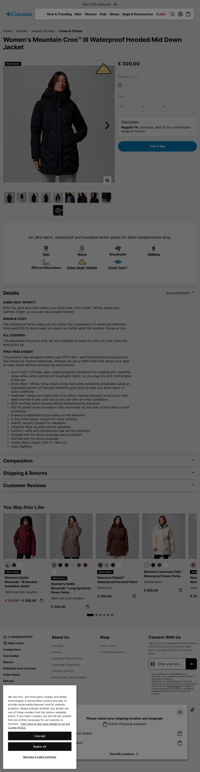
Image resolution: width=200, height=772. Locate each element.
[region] (39, 727)
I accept (39, 736)
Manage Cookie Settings (39, 756)
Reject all (39, 746)
